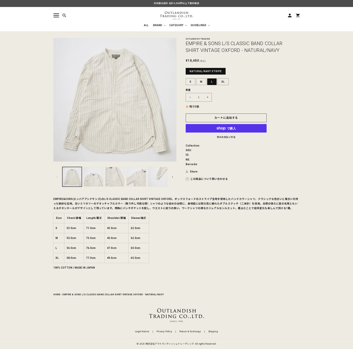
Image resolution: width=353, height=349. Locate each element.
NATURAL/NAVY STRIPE (206, 71)
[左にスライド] (57, 177)
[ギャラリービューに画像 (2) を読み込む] (93, 176)
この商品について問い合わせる (209, 178)
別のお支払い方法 (226, 137)
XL (223, 81)
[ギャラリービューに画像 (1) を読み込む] (72, 176)
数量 (188, 90)
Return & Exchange (190, 331)
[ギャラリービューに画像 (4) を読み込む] (136, 176)
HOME (56, 294)
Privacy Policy (164, 331)
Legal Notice (142, 331)
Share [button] (194, 171)
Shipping (213, 331)
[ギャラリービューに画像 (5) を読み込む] (157, 176)
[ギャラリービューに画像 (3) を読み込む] (115, 176)
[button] (56, 15)
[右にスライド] (172, 177)
